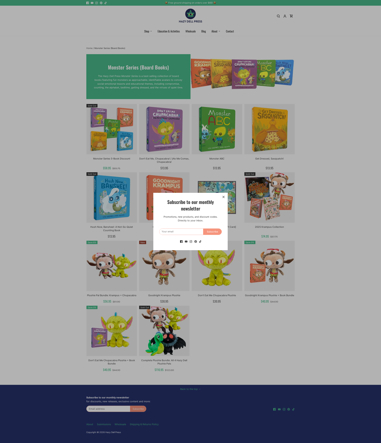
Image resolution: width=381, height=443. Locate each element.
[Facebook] (181, 241)
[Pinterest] (195, 241)
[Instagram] (191, 241)
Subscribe (212, 231)
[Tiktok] (200, 241)
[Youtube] (186, 241)
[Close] (223, 197)
